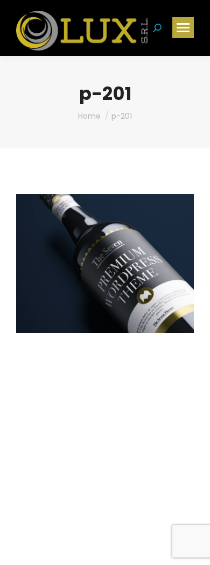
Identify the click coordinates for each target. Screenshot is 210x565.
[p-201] (105, 263)
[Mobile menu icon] (183, 27)
